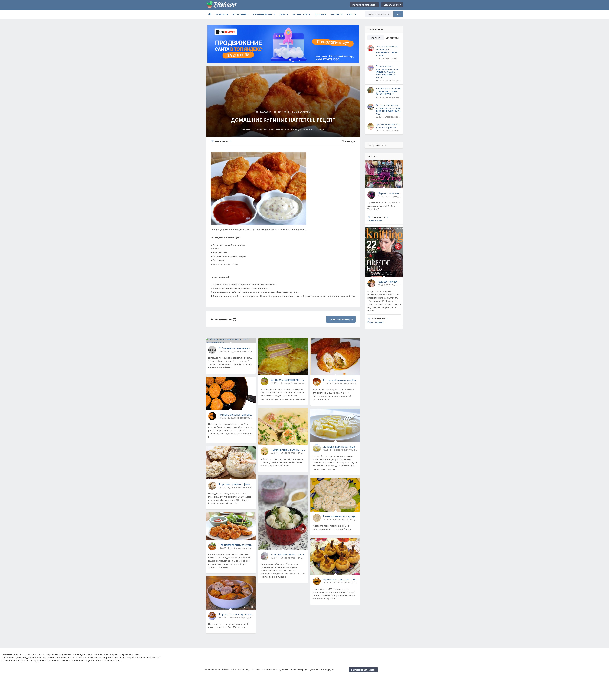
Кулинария (239, 14)
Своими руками (262, 14)
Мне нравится (223, 141)
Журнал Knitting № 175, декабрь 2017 (389, 281)
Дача (282, 14)
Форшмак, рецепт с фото (234, 484)
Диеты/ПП (320, 14)
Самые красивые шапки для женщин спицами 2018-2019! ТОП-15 (388, 91)
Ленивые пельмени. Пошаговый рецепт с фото (288, 554)
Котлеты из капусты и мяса (235, 414)
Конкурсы (337, 14)
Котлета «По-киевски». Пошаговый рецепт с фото (340, 380)
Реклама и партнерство (364, 4)
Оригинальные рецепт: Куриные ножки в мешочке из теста (340, 579)
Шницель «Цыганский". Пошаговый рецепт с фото (288, 379)
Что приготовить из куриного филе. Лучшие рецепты (236, 544)
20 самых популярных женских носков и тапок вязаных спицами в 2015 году (388, 109)
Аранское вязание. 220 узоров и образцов (387, 126)
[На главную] (222, 5)
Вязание (221, 14)
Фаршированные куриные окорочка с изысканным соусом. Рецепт (236, 614)
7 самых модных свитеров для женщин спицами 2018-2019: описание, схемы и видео (387, 72)
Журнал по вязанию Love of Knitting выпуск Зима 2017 (389, 193)
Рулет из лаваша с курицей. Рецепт (340, 516)
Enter (398, 14)
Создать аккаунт (392, 4)
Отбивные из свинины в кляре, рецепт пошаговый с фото (236, 348)
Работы (351, 14)
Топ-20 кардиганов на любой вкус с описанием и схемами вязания (387, 51)
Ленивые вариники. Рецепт (340, 446)
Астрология (300, 14)
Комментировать (375, 220)
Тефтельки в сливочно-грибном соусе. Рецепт (288, 449)
